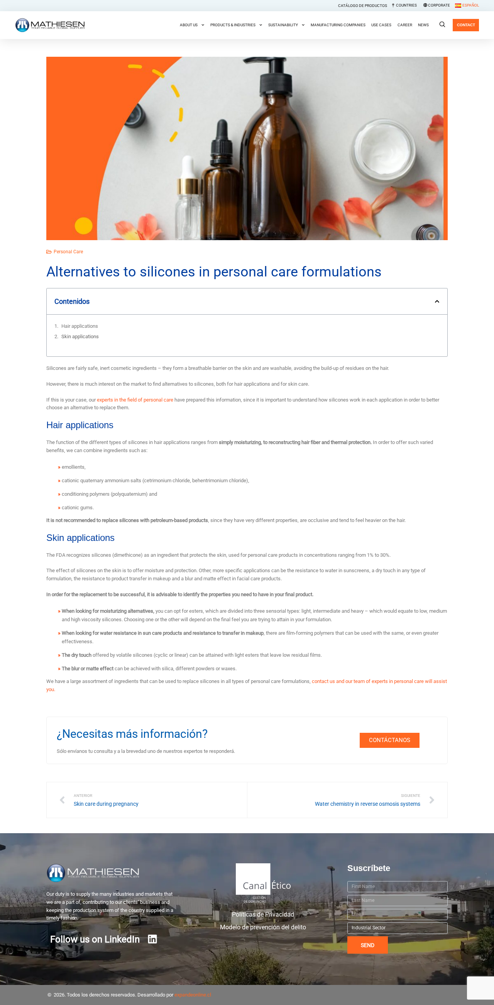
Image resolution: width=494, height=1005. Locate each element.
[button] (437, 301)
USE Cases (381, 24)
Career (405, 24)
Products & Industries (232, 24)
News (423, 24)
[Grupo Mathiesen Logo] (112, 873)
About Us (189, 24)
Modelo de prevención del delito (263, 927)
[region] (247, 986)
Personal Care (68, 251)
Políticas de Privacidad (263, 914)
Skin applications (80, 336)
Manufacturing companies (338, 24)
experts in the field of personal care (135, 400)
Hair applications (79, 326)
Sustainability (283, 24)
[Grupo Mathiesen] (50, 25)
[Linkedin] (152, 939)
